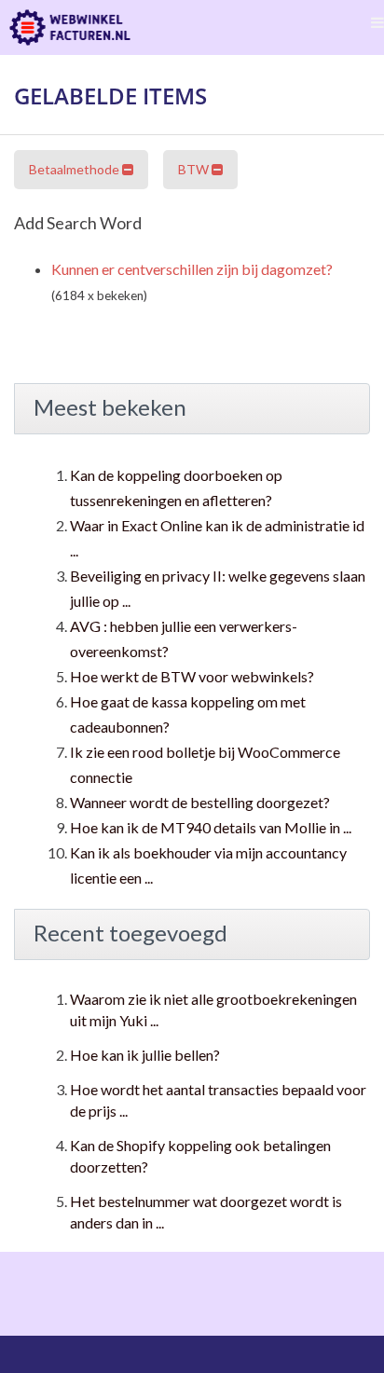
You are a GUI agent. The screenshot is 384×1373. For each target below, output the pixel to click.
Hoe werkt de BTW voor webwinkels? (192, 676)
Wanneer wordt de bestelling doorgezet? (200, 802)
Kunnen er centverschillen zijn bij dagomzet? (192, 269)
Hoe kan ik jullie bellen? (145, 1055)
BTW (195, 169)
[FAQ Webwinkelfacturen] (69, 27)
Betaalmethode (75, 169)
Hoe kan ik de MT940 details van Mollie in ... (210, 827)
